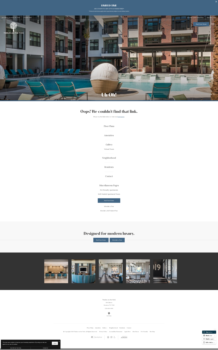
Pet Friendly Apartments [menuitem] (109, 190)
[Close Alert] (216, 2)
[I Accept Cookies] (59, 341)
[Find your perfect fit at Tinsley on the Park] (165, 271)
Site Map (152, 331)
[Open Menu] (213, 24)
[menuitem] (109, 126)
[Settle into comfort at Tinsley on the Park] (83, 271)
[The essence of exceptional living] (111, 271)
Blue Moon (136, 331)
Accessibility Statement (115, 331)
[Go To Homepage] (13, 28)
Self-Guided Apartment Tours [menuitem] (109, 194)
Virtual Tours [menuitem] (109, 149)
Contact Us (45, 348)
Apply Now (127, 331)
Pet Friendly (144, 331)
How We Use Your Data (15, 348)
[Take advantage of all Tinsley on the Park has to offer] (138, 271)
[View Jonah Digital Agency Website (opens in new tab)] (124, 337)
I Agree (55, 343)
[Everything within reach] (56, 271)
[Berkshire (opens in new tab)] (96, 338)
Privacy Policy (103, 331)
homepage (121, 117)
